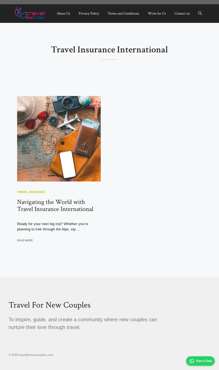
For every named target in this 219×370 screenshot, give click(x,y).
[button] (200, 13)
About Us (63, 13)
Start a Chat (204, 361)
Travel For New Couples (49, 305)
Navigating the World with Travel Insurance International (55, 205)
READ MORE (25, 240)
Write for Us (157, 13)
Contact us (182, 13)
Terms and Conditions (123, 13)
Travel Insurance (31, 192)
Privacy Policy (89, 13)
